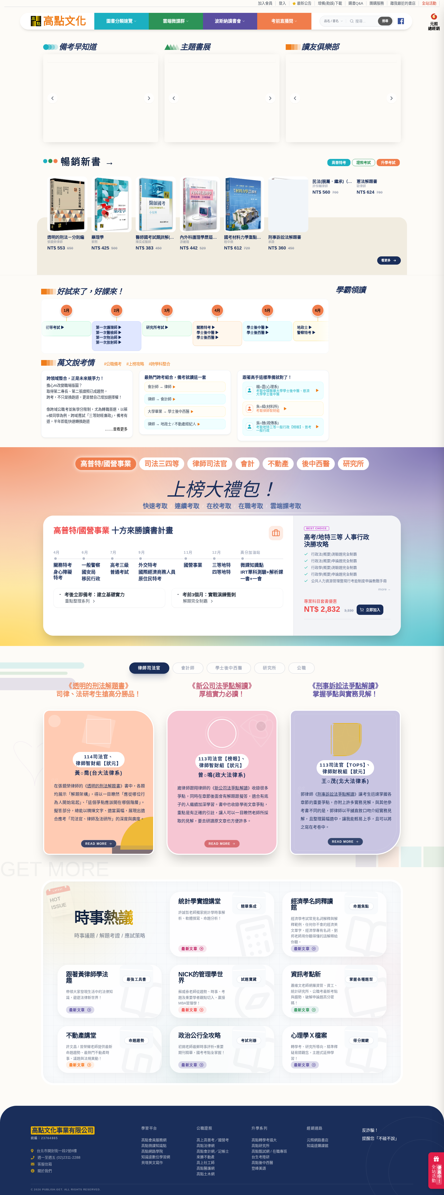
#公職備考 (113, 364)
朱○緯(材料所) (268, 408)
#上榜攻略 (135, 364)
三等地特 (221, 565)
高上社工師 (206, 1162)
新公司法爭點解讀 (222, 685)
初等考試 (53, 327)
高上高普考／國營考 (213, 1140)
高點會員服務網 (153, 1140)
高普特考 (339, 162)
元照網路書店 (317, 1140)
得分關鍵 (361, 1040)
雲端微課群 (174, 21)
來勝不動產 (206, 1157)
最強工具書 (136, 979)
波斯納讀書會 (228, 21)
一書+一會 (251, 578)
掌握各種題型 (361, 979)
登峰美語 (259, 1168)
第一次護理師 (107, 327)
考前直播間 (282, 21)
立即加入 (373, 610)
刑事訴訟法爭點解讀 (345, 685)
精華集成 (249, 906)
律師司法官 (209, 464)
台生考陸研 (261, 1157)
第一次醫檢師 (107, 332)
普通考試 (119, 572)
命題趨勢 (137, 1040)
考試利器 (249, 1040)
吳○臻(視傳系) (283, 426)
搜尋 (385, 21)
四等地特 (221, 572)
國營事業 (193, 565)
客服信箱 (45, 1164)
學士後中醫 (206, 332)
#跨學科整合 (159, 364)
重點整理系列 (77, 601)
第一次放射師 (107, 342)
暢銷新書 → (88, 162)
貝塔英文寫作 (152, 1162)
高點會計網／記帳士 (213, 1151)
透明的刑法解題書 (99, 685)
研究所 (353, 464)
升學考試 (388, 162)
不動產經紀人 (185, 424)
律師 (167, 387)
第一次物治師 (107, 337)
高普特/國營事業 (105, 464)
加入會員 (265, 3)
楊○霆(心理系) (283, 390)
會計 (247, 464)
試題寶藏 (249, 979)
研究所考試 (155, 327)
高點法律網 (206, 1145)
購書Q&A (355, 3)
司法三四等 (161, 464)
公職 (301, 668)
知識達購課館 (317, 1145)
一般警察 (91, 565)
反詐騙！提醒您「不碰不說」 (380, 1134)
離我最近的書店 (402, 3)
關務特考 (204, 327)
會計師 (153, 387)
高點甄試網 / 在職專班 (269, 1151)
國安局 (89, 572)
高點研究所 (261, 1145)
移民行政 (91, 578)
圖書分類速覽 (119, 21)
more (382, 589)
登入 (282, 3)
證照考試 (363, 162)
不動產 (278, 464)
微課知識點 (252, 565)
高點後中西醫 (262, 1162)
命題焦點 (361, 906)
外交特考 (147, 565)
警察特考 (304, 332)
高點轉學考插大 (264, 1140)
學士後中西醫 (178, 411)
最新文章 (189, 949)
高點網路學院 (152, 1151)
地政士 (303, 327)
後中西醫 (316, 464)
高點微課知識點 (153, 1145)
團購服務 (376, 3)
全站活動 (429, 3)
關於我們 (45, 1171)
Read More (96, 844)
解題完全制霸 (195, 601)
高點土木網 (206, 1174)
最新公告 (303, 3)
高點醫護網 (206, 1168)
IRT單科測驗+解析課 (261, 572)
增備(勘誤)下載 (330, 3)
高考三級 (119, 565)
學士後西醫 (206, 337)
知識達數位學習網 (155, 1157)
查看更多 (120, 429)
